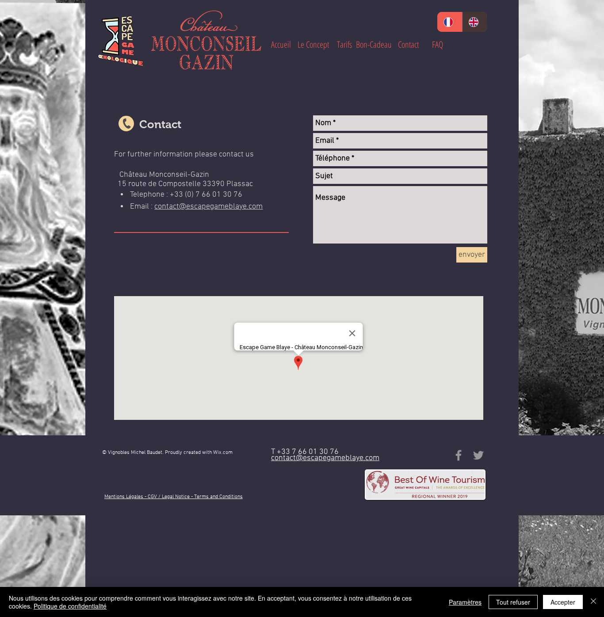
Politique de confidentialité (70, 606)
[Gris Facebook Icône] (458, 455)
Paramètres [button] (465, 602)
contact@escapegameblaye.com (208, 206)
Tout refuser (513, 602)
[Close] (593, 602)
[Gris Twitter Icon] (478, 455)
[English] (474, 22)
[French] (449, 22)
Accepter (562, 602)
